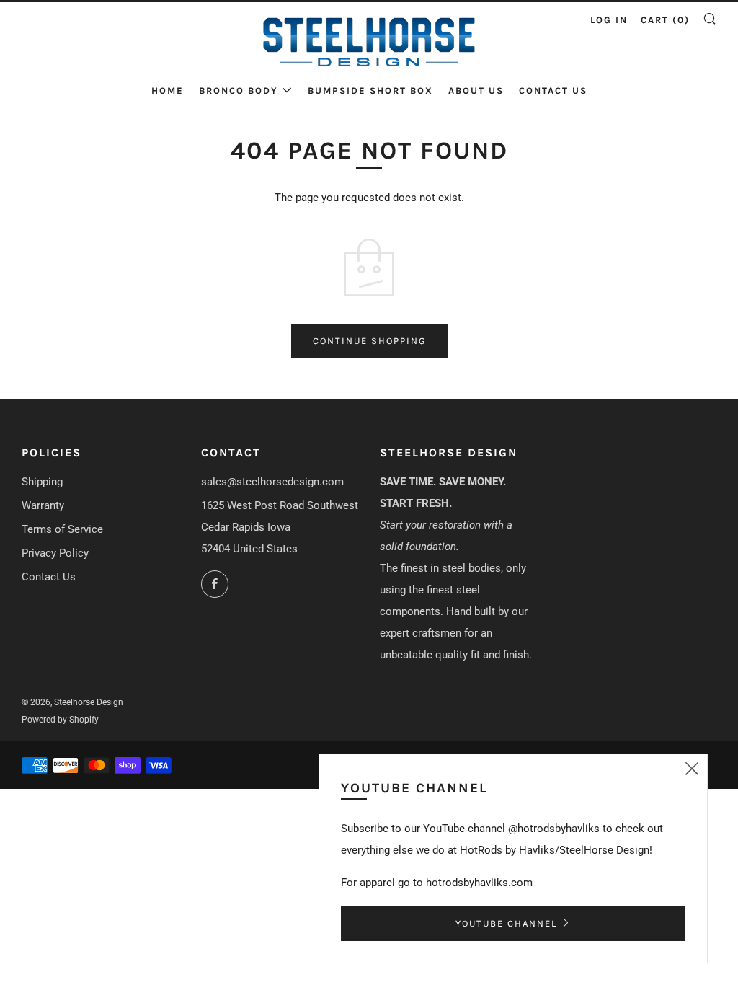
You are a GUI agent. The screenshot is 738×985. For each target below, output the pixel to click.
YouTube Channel (506, 923)
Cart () (665, 19)
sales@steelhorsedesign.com (272, 481)
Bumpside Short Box (370, 90)
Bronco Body (238, 90)
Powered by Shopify (60, 720)
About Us (476, 90)
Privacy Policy (55, 553)
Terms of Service (62, 529)
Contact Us (553, 90)
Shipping (42, 481)
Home (167, 90)
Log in (609, 19)
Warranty (43, 505)
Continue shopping (369, 340)
